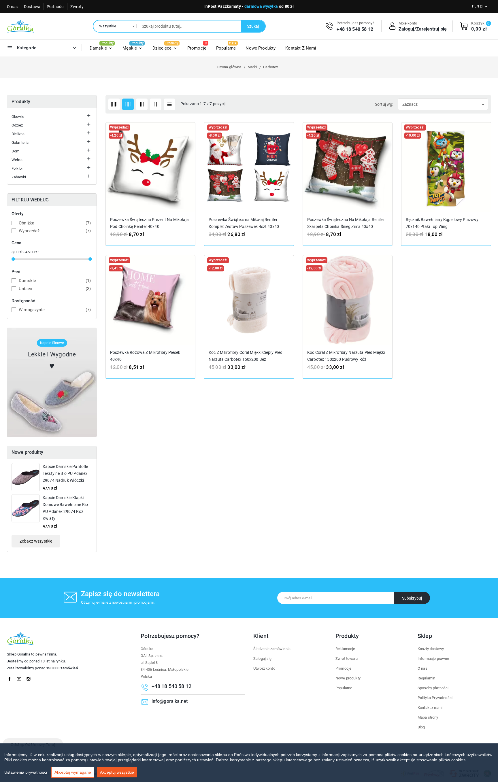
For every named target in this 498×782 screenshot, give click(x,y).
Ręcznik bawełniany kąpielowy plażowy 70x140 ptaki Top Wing (442, 223)
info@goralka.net (170, 701)
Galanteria (20, 142)
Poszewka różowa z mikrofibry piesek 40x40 (145, 355)
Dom (15, 151)
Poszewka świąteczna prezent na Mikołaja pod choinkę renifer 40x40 (149, 223)
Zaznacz (444, 104)
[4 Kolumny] (128, 104)
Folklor (17, 168)
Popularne (343, 688)
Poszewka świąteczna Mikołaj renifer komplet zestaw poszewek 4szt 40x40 (244, 223)
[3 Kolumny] (142, 104)
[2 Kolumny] (155, 104)
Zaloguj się (262, 658)
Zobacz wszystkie (36, 541)
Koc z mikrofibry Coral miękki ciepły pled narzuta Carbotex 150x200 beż (245, 355)
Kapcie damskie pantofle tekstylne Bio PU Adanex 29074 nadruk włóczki (65, 473)
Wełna (17, 160)
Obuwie (18, 116)
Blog (421, 727)
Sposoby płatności (433, 688)
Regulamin (426, 678)
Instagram (30, 677)
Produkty (21, 101)
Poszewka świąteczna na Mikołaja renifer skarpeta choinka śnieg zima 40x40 (346, 223)
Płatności (56, 6)
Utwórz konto (264, 668)
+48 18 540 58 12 (355, 29)
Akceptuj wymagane (72, 772)
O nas (12, 6)
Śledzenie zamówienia (271, 649)
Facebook (11, 677)
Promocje (343, 668)
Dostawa (32, 6)
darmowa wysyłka (261, 6)
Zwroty (77, 6)
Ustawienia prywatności (25, 772)
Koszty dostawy (431, 649)
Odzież (17, 125)
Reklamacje (345, 649)
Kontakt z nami (430, 707)
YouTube (20, 677)
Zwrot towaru (346, 658)
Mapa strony (428, 717)
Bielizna (18, 134)
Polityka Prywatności (435, 698)
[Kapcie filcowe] (52, 382)
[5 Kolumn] (114, 104)
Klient (261, 635)
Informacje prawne (433, 658)
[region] (249, 762)
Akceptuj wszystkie (117, 772)
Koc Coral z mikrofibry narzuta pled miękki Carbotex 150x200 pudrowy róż (346, 355)
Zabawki (19, 177)
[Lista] (169, 104)
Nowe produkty (348, 678)
